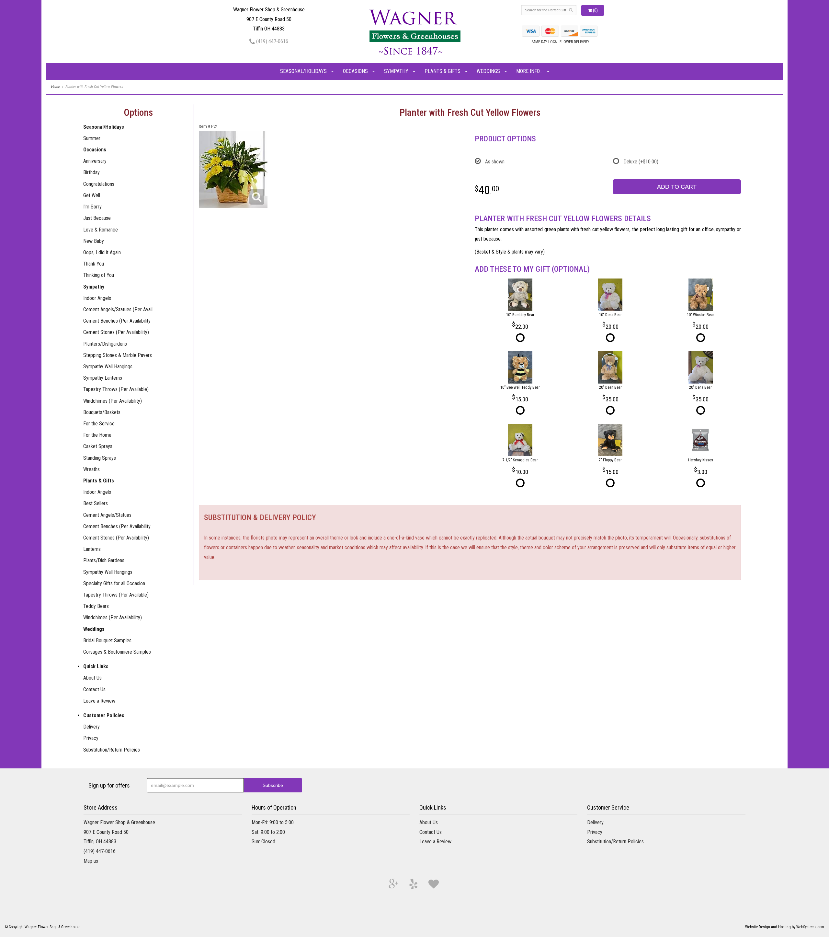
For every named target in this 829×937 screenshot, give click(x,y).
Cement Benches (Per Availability (117, 321)
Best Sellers (95, 503)
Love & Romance (100, 230)
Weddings (488, 71)
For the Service (99, 424)
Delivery (91, 727)
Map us (91, 861)
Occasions (355, 71)
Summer (91, 138)
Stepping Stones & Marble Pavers (117, 355)
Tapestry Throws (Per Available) (116, 389)
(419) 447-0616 (271, 41)
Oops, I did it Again (102, 252)
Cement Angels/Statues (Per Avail (118, 309)
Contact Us (94, 689)
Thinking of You (98, 275)
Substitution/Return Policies (111, 750)
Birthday (91, 172)
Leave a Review (99, 701)
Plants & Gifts (442, 71)
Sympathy (396, 71)
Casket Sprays (97, 446)
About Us (92, 678)
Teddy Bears (96, 606)
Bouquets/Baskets (101, 412)
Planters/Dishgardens (105, 344)
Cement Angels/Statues (107, 515)
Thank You (93, 264)
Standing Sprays (99, 458)
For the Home (97, 435)
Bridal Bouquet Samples (107, 640)
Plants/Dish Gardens (103, 560)
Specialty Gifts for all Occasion (114, 583)
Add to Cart (677, 187)
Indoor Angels (97, 298)
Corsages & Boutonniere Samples (117, 652)
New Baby (93, 241)
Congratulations (98, 184)
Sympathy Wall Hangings (107, 366)
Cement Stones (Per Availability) (116, 332)
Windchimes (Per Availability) (112, 401)
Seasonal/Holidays (303, 71)
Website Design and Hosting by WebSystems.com (784, 927)
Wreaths (91, 469)
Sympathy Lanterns (102, 378)
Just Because (97, 218)
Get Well (91, 195)
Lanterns (92, 549)
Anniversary (95, 161)
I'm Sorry (92, 207)
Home (55, 87)
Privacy (90, 738)
